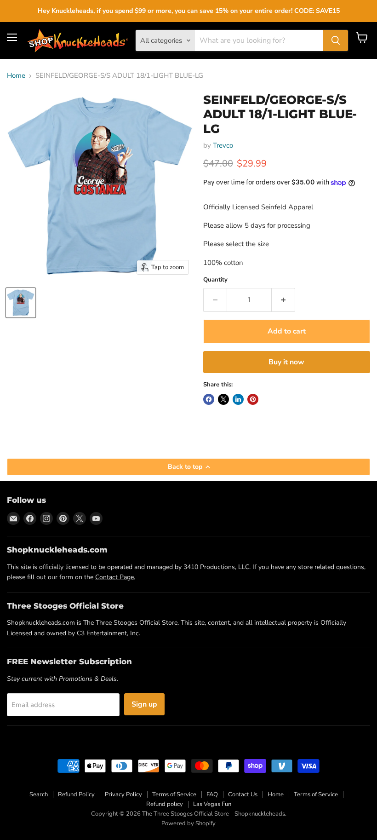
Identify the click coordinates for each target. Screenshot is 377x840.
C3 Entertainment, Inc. (108, 633)
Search (38, 794)
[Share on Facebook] (208, 399)
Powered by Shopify (188, 823)
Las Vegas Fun (212, 804)
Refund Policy (76, 794)
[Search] (335, 40)
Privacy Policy (123, 794)
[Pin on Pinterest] (252, 399)
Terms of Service (174, 794)
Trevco (223, 145)
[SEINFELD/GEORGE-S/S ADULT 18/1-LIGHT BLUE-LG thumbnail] (20, 302)
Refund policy (164, 804)
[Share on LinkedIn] (238, 399)
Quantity (215, 279)
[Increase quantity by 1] (283, 300)
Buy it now (286, 362)
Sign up (144, 704)
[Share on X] (223, 399)
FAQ (212, 794)
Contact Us (242, 794)
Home (16, 76)
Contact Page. (115, 577)
